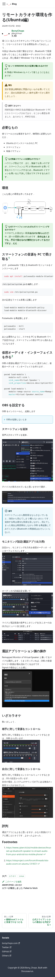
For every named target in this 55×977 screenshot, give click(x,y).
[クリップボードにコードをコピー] (50, 276)
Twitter (5, 947)
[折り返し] (45, 276)
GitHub (5, 951)
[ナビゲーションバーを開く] (4, 4)
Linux (21, 876)
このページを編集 (13, 881)
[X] (13, 36)
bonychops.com (10, 943)
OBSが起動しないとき (16, 419)
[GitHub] (15, 36)
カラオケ (12, 876)
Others (5, 955)
